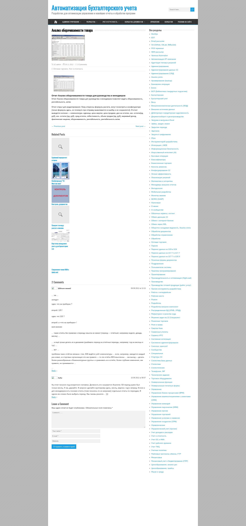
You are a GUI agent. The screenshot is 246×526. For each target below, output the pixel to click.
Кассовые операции (159, 156)
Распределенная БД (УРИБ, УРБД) (166, 310)
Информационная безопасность (165, 149)
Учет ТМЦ (155, 447)
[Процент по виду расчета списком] (99, 215)
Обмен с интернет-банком (162, 221)
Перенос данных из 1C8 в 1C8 (164, 249)
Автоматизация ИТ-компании (163, 59)
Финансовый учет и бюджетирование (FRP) (169, 461)
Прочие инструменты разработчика (166, 289)
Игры (153, 138)
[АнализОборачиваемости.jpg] (64, 91)
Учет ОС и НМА (157, 439)
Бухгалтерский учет (159, 99)
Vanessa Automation (159, 55)
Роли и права (156, 325)
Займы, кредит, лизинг (160, 124)
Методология (156, 188)
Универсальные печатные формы (165, 386)
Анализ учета (156, 77)
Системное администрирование (164, 343)
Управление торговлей (160, 414)
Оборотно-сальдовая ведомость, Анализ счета (171, 228)
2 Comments (82, 64)
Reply (54, 371)
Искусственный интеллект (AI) (163, 152)
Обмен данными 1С (159, 217)
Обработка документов (134, 21)
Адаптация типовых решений (163, 63)
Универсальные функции (161, 382)
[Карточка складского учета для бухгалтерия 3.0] (99, 236)
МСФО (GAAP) (157, 199)
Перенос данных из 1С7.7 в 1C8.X (165, 256)
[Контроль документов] (99, 194)
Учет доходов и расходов (161, 432)
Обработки (169, 21)
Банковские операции (160, 84)
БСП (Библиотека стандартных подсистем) (169, 91)
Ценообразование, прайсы (162, 468)
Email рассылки (157, 41)
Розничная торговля (159, 321)
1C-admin (57, 64)
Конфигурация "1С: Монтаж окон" (58, 182)
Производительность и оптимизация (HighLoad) (171, 278)
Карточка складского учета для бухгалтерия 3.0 (60, 246)
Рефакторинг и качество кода (163, 314)
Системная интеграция (161, 339)
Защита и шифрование (161, 134)
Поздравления (157, 264)
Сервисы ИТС (157, 335)
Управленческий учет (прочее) (164, 429)
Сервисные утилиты (159, 332)
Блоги (153, 88)
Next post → (141, 126)
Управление (155, 21)
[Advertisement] (171, 501)
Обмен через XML (159, 224)
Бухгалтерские (157, 95)
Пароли (154, 246)
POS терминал (157, 48)
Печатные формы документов (164, 260)
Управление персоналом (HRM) (164, 407)
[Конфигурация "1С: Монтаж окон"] (99, 170)
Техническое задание (160, 375)
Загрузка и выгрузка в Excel (162, 120)
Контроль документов (59, 204)
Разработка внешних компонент (164, 307)
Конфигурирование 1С (160, 170)
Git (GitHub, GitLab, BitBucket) (163, 45)
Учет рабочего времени (161, 443)
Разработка (90, 21)
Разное (154, 300)
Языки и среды (157, 472)
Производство (157, 282)
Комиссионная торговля (161, 163)
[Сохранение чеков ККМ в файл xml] (99, 259)
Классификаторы (158, 160)
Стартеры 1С (156, 357)
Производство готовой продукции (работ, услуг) (171, 285)
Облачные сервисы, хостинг (163, 213)
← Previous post (58, 126)
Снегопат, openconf (159, 346)
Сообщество (156, 350)
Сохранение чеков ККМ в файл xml (60, 271)
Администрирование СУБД (162, 73)
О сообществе (157, 210)
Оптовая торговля (61, 69)
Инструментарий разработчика (164, 142)
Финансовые (156, 457)
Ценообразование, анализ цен (164, 465)
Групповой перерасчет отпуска (59, 158)
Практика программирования (163, 271)
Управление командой (160, 404)
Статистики (156, 364)
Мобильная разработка (161, 192)
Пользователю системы (161, 267)
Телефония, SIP (158, 371)
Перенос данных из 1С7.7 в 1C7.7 (165, 253)
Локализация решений (160, 177)
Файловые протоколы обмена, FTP (166, 454)
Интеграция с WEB (159, 145)
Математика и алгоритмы (162, 181)
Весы (153, 102)
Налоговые (156, 203)
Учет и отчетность (110, 21)
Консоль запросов (158, 167)
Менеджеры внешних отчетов (163, 185)
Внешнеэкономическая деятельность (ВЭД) (169, 106)
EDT (153, 38)
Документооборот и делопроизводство (167, 116)
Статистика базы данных (161, 361)
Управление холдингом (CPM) (164, 422)
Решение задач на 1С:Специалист (165, 317)
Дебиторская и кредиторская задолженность (170, 113)
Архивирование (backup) (161, 81)
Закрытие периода (159, 127)
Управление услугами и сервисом (165, 418)
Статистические (158, 368)
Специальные (157, 353)
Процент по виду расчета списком (58, 226)
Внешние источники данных (163, 109)
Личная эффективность (161, 174)
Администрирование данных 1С (164, 70)
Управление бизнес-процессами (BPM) (167, 393)
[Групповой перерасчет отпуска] (99, 147)
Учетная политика (158, 450)
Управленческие (158, 425)
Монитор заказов (158, 195)
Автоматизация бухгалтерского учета (94, 7)
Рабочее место (157, 296)
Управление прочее (159, 411)
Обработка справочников (161, 235)
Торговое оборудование (161, 378)
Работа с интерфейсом (161, 292)
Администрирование (70, 21)
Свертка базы (157, 328)
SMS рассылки (157, 52)
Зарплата (155, 131)
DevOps (154, 34)
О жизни (154, 206)
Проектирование (158, 274)
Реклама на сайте (185, 21)
